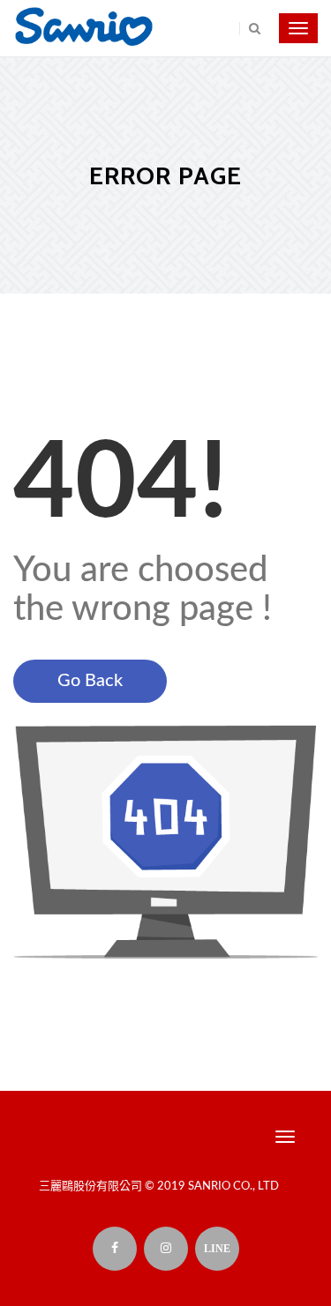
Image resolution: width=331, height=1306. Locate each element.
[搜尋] (249, 28)
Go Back (90, 681)
